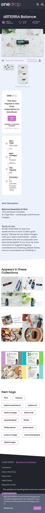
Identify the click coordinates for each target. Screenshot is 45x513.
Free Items (6, 467)
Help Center (7, 480)
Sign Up (12, 118)
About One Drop (9, 472)
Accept (37, 508)
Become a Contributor (26, 462)
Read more (8, 508)
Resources (6, 476)
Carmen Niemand (14, 61)
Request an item (9, 485)
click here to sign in (12, 128)
